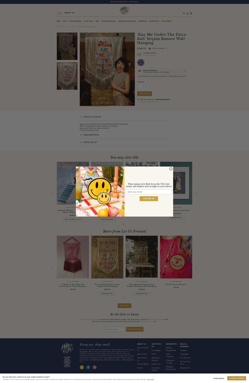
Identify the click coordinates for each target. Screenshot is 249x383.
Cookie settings (218, 378)
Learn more (150, 379)
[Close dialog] (170, 168)
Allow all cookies (236, 378)
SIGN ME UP (148, 199)
